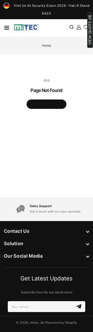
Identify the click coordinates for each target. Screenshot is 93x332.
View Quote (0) (90, 30)
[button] (71, 27)
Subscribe (79, 306)
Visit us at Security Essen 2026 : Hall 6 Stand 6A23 (52, 9)
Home (46, 45)
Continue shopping (46, 104)
